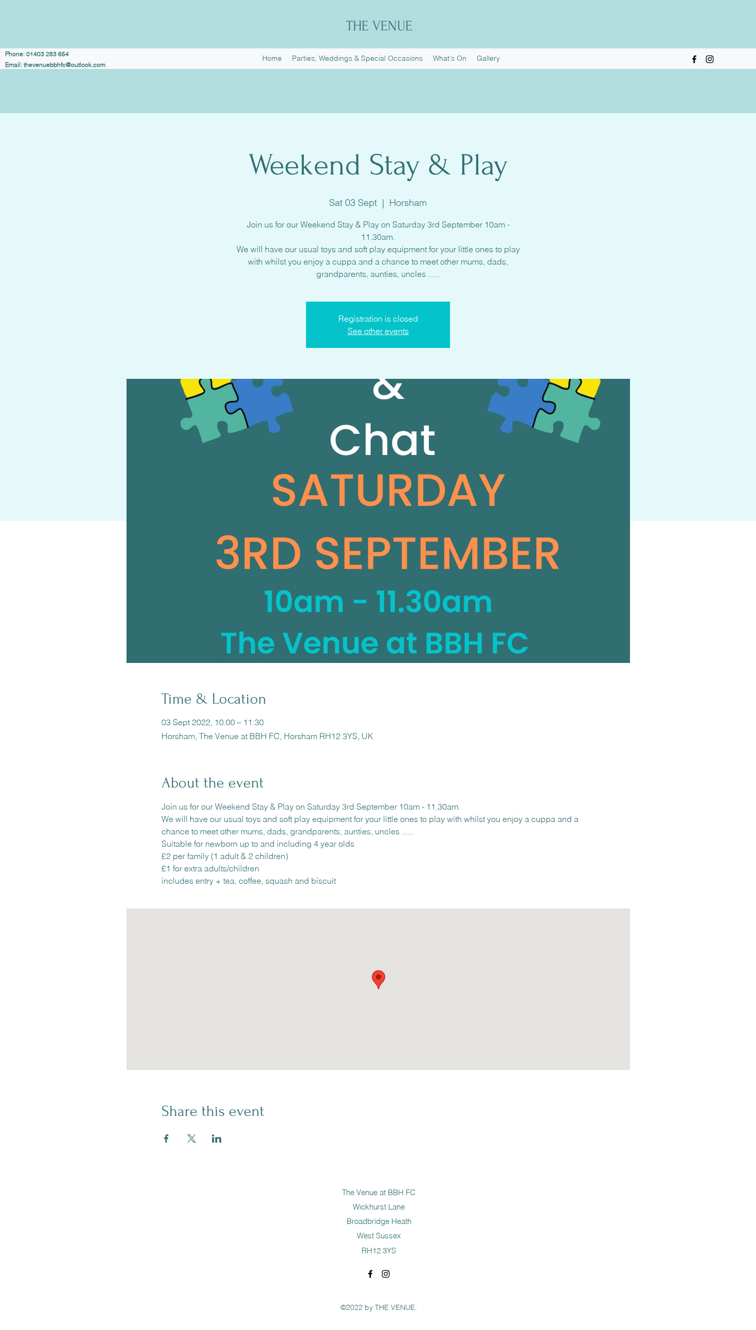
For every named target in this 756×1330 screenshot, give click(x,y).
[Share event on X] (191, 1138)
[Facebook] (694, 59)
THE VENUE (379, 26)
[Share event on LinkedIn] (217, 1138)
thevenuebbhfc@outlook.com (64, 64)
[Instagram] (710, 59)
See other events (378, 331)
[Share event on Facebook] (166, 1138)
